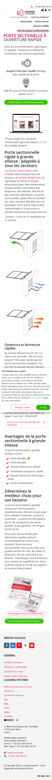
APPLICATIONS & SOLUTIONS (18, 686)
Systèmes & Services (13, 695)
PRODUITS (9, 691)
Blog (6, 703)
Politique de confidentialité (15, 667)
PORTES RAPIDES (26, 21)
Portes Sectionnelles (40, 17)
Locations (8, 716)
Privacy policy (36, 397)
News (6, 707)
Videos (7, 712)
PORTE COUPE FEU (42, 21)
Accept (43, 407)
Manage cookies (22, 407)
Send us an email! (15, 752)
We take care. (43, 776)
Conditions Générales (13, 662)
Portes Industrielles (19, 17)
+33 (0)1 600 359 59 (42, 6)
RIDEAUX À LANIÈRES (41, 26)
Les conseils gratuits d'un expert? (24, 621)
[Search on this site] (49, 10)
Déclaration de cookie (13, 671)
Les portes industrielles (18, 170)
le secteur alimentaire (28, 177)
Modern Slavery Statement (15, 676)
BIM (6, 699)
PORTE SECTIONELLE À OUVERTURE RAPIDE (33, 30)
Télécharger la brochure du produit (26, 102)
